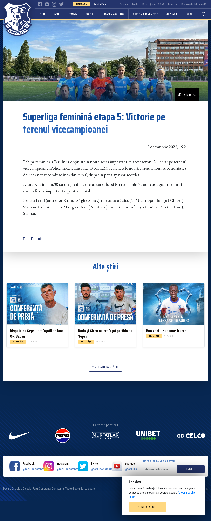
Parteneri (124, 4)
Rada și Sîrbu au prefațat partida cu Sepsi (105, 334)
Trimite (190, 469)
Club (42, 14)
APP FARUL (172, 14)
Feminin (72, 14)
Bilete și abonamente (145, 14)
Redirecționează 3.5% (153, 4)
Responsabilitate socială (193, 4)
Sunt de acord (147, 507)
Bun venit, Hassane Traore (166, 331)
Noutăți (90, 14)
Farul (56, 14)
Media (135, 4)
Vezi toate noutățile (105, 366)
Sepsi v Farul (100, 4)
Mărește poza (187, 94)
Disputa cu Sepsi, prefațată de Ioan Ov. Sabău (37, 334)
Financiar (173, 4)
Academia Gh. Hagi (114, 14)
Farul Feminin (33, 239)
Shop (189, 14)
